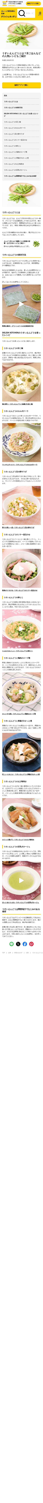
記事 (9, 953)
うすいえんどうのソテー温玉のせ (15, 140)
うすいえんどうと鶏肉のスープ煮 (15, 152)
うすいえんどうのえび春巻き (14, 164)
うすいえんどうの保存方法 (13, 107)
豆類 (27, 953)
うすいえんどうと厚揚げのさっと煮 (16, 158)
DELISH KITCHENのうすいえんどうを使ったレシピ (21, 114)
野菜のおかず (18, 953)
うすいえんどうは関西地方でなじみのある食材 (20, 176)
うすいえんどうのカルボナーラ (15, 128)
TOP (3, 953)
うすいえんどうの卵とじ (12, 146)
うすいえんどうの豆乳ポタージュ (15, 170)
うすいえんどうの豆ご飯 (12, 122)
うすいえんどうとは (11, 101)
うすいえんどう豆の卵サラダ (14, 134)
